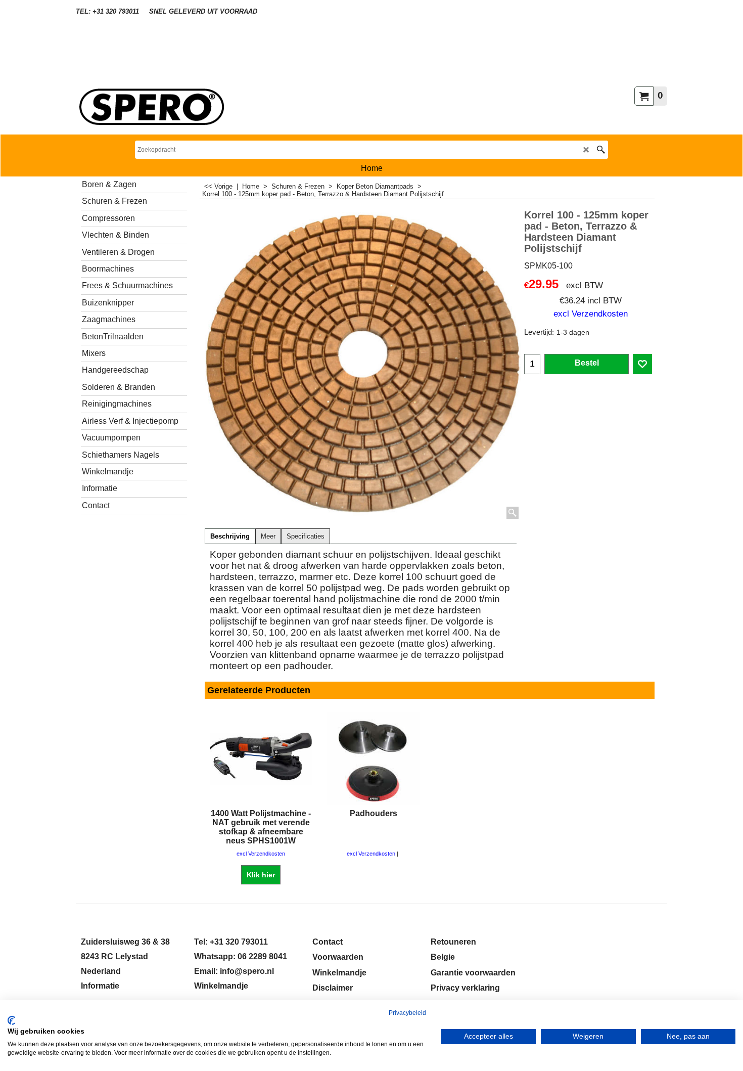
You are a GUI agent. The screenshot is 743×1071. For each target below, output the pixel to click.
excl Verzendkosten (590, 313)
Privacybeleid (407, 1012)
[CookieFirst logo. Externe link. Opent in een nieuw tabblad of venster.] (11, 1020)
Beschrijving (230, 536)
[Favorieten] (642, 364)
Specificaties (305, 536)
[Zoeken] (600, 150)
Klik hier (261, 875)
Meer (268, 536)
